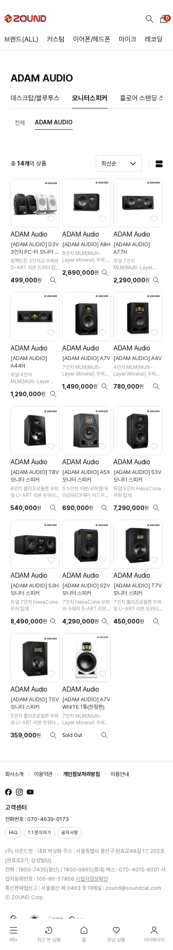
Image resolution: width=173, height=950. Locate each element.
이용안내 (119, 774)
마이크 (127, 39)
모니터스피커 (89, 98)
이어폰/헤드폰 (91, 39)
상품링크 (35, 234)
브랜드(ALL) (21, 39)
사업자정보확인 (92, 879)
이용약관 (43, 774)
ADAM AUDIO (54, 122)
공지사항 (69, 832)
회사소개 (14, 774)
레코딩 (154, 39)
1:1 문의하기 (39, 832)
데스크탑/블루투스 (35, 98)
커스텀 (56, 39)
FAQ (13, 832)
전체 (20, 122)
